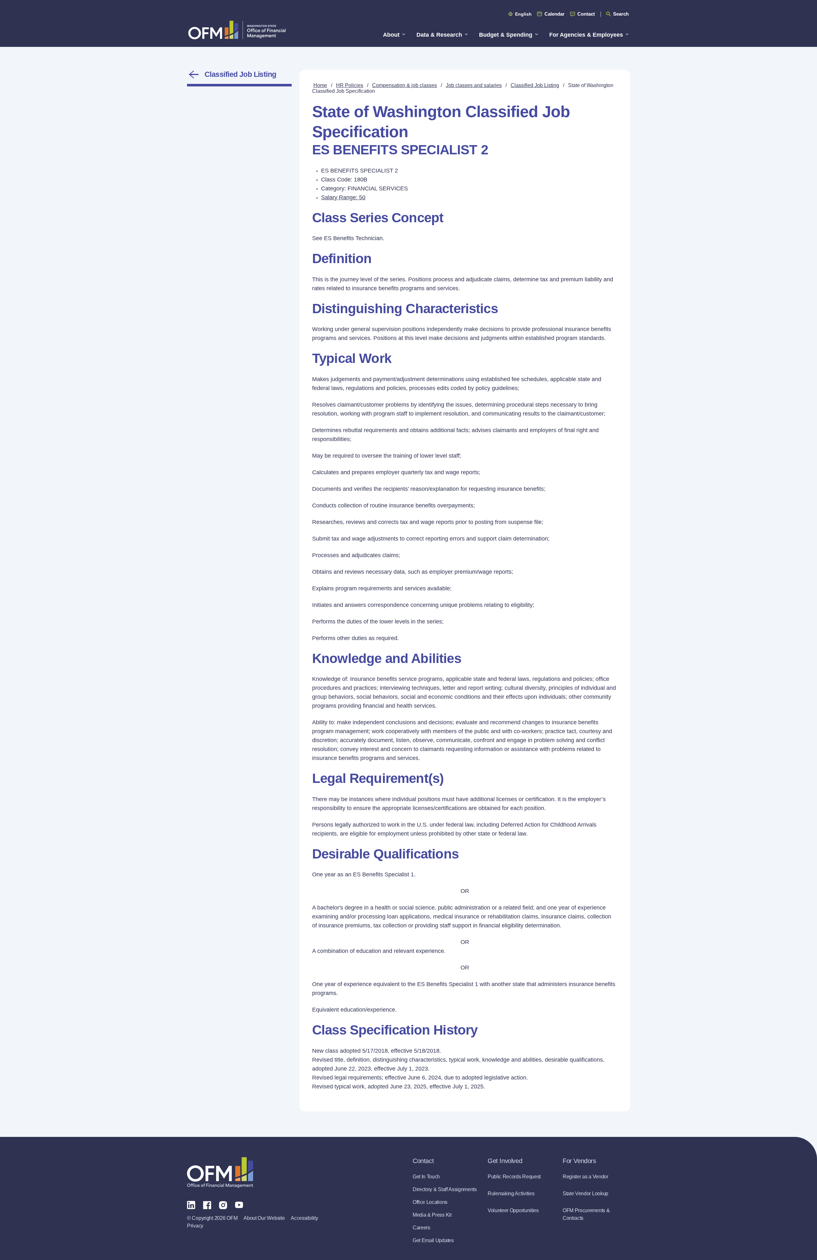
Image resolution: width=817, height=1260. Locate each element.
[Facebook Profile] (207, 1204)
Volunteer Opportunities (513, 1210)
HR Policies (349, 85)
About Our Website (264, 1218)
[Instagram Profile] (223, 1204)
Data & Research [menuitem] (439, 35)
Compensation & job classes (404, 85)
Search (621, 14)
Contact (586, 14)
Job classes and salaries (474, 85)
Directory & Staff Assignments (445, 1189)
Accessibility (304, 1218)
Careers (421, 1227)
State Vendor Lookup (585, 1193)
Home (320, 85)
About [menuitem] (391, 35)
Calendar (554, 14)
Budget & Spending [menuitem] (505, 35)
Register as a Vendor (585, 1176)
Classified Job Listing (240, 74)
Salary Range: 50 (343, 197)
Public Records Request (514, 1176)
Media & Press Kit (432, 1215)
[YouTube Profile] (239, 1204)
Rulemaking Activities (511, 1193)
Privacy (195, 1225)
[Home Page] (220, 1172)
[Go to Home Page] (237, 29)
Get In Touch (426, 1176)
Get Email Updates (433, 1240)
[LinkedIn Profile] (191, 1204)
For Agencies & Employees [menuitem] (586, 35)
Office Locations (430, 1202)
